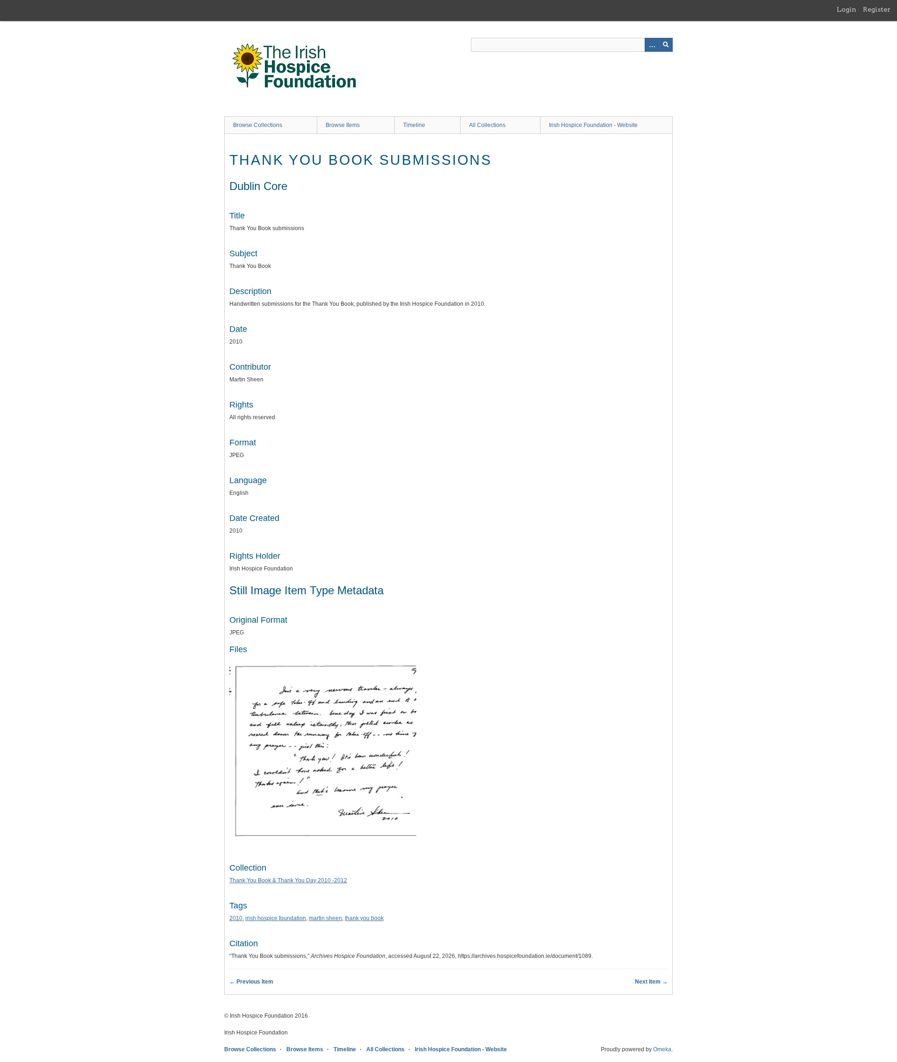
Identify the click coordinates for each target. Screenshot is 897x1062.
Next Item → (651, 981)
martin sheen (325, 918)
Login (846, 9)
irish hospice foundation (275, 918)
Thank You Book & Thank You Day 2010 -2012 (288, 880)
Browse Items (343, 125)
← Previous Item (251, 981)
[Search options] (652, 45)
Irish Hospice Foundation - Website (593, 125)
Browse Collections (257, 125)
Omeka (662, 1049)
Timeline (414, 125)
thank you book (364, 918)
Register (876, 9)
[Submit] (666, 45)
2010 (235, 918)
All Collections (487, 125)
